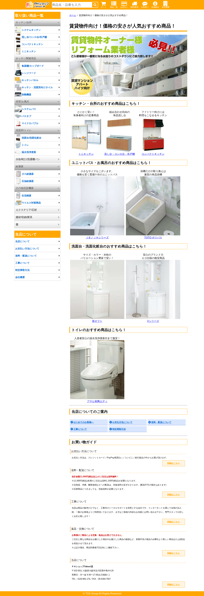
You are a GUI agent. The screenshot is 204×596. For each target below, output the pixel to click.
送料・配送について (161, 422)
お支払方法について (122, 422)
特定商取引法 (119, 429)
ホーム (72, 15)
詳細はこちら (173, 463)
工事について (80, 429)
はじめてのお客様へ (83, 422)
